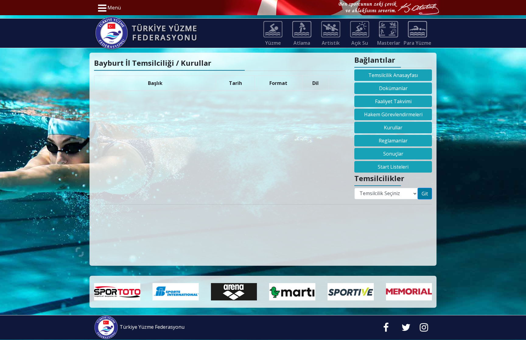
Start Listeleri (393, 166)
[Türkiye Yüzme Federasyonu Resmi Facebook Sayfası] (386, 328)
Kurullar (393, 127)
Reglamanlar (393, 140)
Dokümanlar (393, 88)
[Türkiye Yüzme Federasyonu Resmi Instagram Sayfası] (424, 328)
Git (425, 193)
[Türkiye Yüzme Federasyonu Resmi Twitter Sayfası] (406, 328)
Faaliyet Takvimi (393, 101)
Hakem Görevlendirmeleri (393, 114)
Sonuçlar (393, 153)
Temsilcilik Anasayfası (393, 75)
